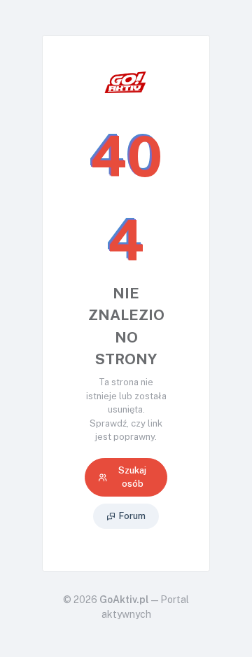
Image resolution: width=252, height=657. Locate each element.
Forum (132, 516)
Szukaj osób (132, 477)
